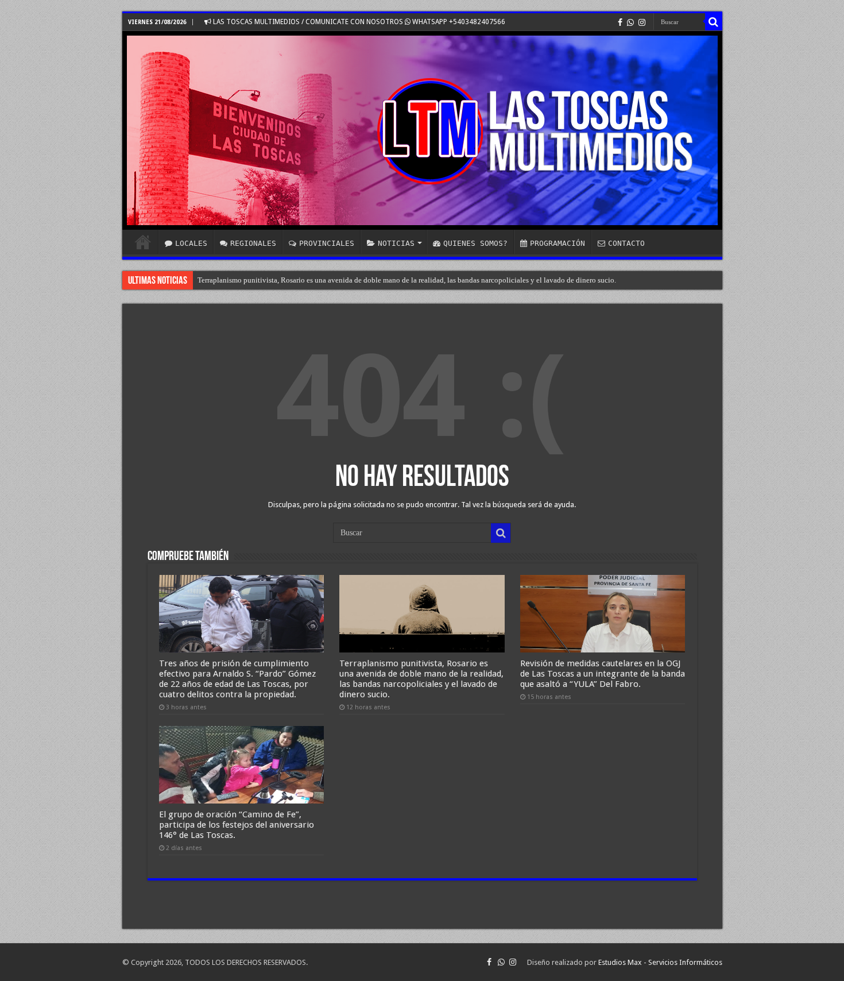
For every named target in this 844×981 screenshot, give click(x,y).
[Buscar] (713, 21)
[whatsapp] (630, 22)
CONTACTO (626, 243)
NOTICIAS (396, 243)
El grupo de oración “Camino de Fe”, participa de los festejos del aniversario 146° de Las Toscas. (236, 824)
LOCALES (191, 243)
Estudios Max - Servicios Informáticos (660, 962)
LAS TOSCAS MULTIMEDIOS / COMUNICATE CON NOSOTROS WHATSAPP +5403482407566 (358, 22)
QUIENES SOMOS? (475, 243)
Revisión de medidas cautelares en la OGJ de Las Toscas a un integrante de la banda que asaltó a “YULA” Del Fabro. (602, 673)
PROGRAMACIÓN (557, 243)
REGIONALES (253, 243)
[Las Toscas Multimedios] (422, 130)
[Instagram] (641, 22)
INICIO (143, 242)
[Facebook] (620, 22)
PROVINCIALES (326, 243)
